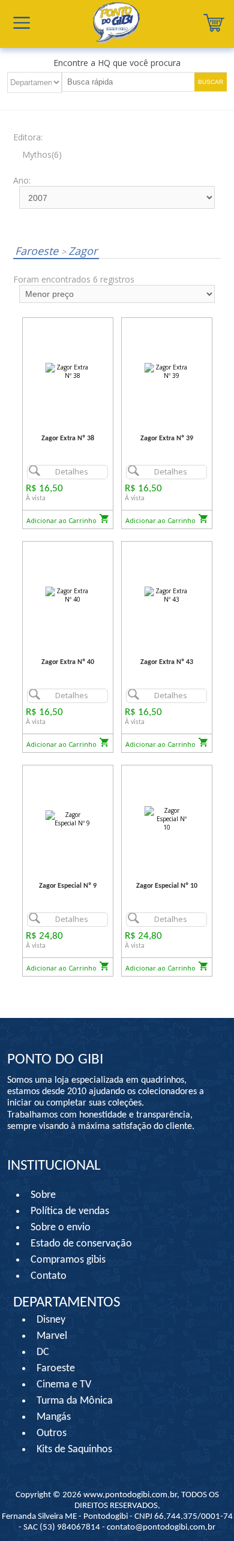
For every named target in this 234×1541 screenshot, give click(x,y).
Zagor (79, 251)
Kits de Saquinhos (74, 1449)
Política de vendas (70, 1211)
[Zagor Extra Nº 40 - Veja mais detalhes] (68, 595)
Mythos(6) (42, 154)
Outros (52, 1433)
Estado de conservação (81, 1243)
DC (43, 1352)
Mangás (54, 1417)
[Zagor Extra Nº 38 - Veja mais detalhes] (68, 371)
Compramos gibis (68, 1260)
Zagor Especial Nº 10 (166, 886)
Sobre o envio (61, 1227)
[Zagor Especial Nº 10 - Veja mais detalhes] (167, 818)
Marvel (52, 1336)
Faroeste (38, 251)
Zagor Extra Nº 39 (166, 438)
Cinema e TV (64, 1384)
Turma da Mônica (75, 1401)
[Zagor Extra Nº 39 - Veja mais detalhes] (167, 371)
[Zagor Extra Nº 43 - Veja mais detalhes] (167, 595)
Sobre (43, 1195)
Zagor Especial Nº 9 (68, 886)
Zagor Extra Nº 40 (67, 662)
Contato (49, 1276)
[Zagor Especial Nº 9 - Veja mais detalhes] (68, 818)
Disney (51, 1320)
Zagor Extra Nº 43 (166, 662)
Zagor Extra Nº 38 (67, 438)
